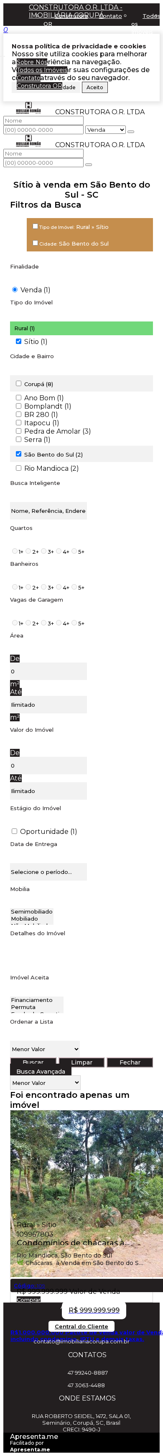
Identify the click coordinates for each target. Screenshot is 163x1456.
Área (16, 635)
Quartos (21, 528)
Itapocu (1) (41, 423)
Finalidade (24, 266)
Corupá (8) (38, 384)
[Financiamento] (37, 1000)
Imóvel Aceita (29, 977)
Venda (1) (35, 290)
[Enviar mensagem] (130, 132)
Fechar (130, 1062)
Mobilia (20, 889)
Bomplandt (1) (47, 406)
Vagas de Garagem (36, 599)
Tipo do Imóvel (31, 302)
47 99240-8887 (88, 1372)
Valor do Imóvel (31, 729)
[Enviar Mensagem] (88, 164)
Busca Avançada (40, 1071)
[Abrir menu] (2, 54)
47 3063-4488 (86, 1385)
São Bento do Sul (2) (53, 454)
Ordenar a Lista (31, 1021)
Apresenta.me (34, 1437)
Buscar (33, 1062)
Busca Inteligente (35, 482)
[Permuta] (37, 1007)
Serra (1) (37, 440)
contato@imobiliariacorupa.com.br (81, 1341)
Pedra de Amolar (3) (57, 431)
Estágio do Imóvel (35, 808)
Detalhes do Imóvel (37, 933)
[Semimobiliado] (31, 911)
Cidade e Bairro (32, 356)
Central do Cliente (81, 1326)
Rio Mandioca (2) (51, 468)
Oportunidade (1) (48, 832)
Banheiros (24, 563)
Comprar (29, 1299)
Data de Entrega (33, 844)
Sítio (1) (36, 342)
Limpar (81, 1062)
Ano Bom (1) (44, 398)
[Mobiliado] (31, 918)
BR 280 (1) (41, 415)
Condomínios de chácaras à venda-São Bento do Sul (71, 1242)
